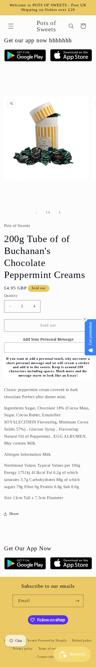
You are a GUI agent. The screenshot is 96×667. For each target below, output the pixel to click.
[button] (11, 26)
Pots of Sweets (26, 640)
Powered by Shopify (52, 640)
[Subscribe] (77, 601)
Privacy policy (23, 648)
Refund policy (82, 640)
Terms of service (49, 648)
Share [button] (14, 514)
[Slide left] (36, 212)
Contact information (51, 656)
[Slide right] (59, 212)
